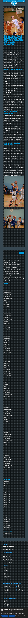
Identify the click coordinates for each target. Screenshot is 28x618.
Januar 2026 (7, 290)
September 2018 (8, 440)
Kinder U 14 (7, 515)
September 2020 (8, 394)
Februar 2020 (7, 405)
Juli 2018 (6, 444)
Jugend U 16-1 (7, 494)
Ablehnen (12, 615)
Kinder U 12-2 (7, 513)
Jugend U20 (6, 504)
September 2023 (8, 338)
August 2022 (7, 361)
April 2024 (6, 323)
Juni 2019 (6, 421)
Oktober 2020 (7, 392)
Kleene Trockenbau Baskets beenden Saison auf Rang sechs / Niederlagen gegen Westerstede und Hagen (12, 260)
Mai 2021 (6, 386)
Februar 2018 (7, 455)
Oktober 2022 (7, 357)
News (15, 46)
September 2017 (8, 465)
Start (5, 567)
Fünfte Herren (7, 490)
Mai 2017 (6, 474)
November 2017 (7, 461)
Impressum (6, 604)
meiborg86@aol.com (10, 562)
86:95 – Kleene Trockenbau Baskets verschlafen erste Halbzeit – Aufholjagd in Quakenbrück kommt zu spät (13, 266)
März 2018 (6, 453)
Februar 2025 (7, 309)
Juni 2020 (6, 400)
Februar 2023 (7, 348)
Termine (6, 570)
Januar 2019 (7, 432)
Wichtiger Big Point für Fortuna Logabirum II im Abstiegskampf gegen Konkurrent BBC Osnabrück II (14, 278)
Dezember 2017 (7, 459)
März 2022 (6, 367)
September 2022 (8, 359)
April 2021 (6, 388)
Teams (5, 572)
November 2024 (7, 315)
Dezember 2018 (7, 434)
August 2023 (7, 340)
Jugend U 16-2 (7, 496)
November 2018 (7, 436)
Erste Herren (7, 488)
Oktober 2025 (7, 296)
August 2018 (7, 442)
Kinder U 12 (7, 508)
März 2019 (6, 428)
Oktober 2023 (7, 336)
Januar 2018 (7, 457)
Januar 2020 (7, 407)
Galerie (5, 579)
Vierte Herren (7, 525)
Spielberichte (7, 519)
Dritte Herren (7, 483)
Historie (5, 574)
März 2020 (6, 403)
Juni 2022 (6, 363)
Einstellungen (15, 613)
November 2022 (7, 355)
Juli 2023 (6, 342)
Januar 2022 (7, 371)
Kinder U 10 (7, 506)
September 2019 (8, 415)
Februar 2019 (7, 430)
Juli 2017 (6, 469)
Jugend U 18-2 (7, 502)
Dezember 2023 (7, 332)
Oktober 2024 (7, 317)
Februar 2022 (7, 369)
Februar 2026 (7, 288)
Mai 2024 (6, 321)
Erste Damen (7, 485)
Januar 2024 (7, 329)
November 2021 (7, 375)
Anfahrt (5, 601)
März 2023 (6, 346)
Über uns (6, 573)
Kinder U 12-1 (7, 511)
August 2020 (7, 396)
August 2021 (7, 382)
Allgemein (11, 46)
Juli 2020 (6, 398)
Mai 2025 (6, 302)
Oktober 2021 (7, 378)
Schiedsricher (7, 576)
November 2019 (7, 411)
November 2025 (7, 294)
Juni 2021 (6, 384)
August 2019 (7, 417)
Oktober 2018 (7, 438)
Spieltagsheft (7, 521)
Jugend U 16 (7, 492)
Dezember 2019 (7, 409)
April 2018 (6, 451)
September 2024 (8, 319)
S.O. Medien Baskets (8, 533)
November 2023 (7, 334)
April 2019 (6, 426)
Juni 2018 (6, 446)
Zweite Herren (7, 527)
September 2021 (8, 380)
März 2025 (6, 306)
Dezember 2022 (7, 352)
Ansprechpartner (8, 603)
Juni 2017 (6, 472)
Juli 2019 (6, 419)
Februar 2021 (7, 390)
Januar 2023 (7, 350)
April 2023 (6, 344)
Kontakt (5, 600)
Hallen (5, 577)
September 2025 (8, 298)
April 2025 (6, 304)
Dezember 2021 (7, 373)
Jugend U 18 (7, 498)
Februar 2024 (7, 327)
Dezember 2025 (7, 292)
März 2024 (6, 325)
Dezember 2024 (7, 313)
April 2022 (6, 365)
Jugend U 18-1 (7, 500)
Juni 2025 (6, 300)
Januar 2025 (7, 311)
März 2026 (6, 286)
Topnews (6, 523)
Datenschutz (6, 605)
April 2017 (6, 476)
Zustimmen (5, 615)
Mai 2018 (6, 449)
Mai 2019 (6, 423)
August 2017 (7, 467)
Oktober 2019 (7, 413)
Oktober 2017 (7, 463)
